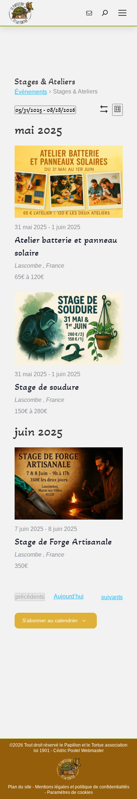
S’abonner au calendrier (50, 620)
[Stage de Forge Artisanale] (69, 483)
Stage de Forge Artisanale (63, 541)
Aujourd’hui (69, 596)
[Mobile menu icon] (122, 13)
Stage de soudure (47, 386)
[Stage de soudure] (69, 328)
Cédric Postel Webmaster (78, 750)
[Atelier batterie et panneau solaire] (69, 182)
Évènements (31, 92)
